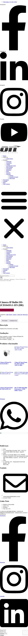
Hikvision (12, 279)
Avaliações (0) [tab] (13, 320)
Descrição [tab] (4, 320)
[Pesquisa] (1, 278)
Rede (7, 171)
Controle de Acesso (11, 165)
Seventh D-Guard (13, 177)
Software (8, 174)
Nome (1, 630)
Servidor (8, 172)
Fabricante (8, 161)
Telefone (2, 633)
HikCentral (12, 178)
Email (1, 631)
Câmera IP (19, 314)
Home (4, 156)
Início (1, 279)
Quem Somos (9, 158)
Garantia (5, 181)
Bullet (10, 314)
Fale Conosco (6, 184)
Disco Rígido (9, 167)
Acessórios (9, 163)
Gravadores (9, 168)
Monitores (8, 170)
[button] (14, 214)
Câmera (8, 164)
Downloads (6, 179)
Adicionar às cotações (7, 310)
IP (0, 316)
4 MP (7, 314)
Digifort (11, 175)
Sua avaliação (4, 339)
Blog (4, 182)
